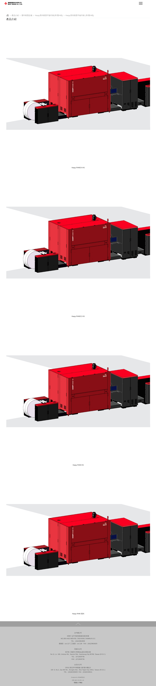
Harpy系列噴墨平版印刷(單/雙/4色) (49, 15)
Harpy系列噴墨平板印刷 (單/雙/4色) (79, 15)
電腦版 (76, 682)
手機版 (80, 682)
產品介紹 (15, 15)
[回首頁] (13, 4)
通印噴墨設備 (26, 15)
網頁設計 (82, 677)
